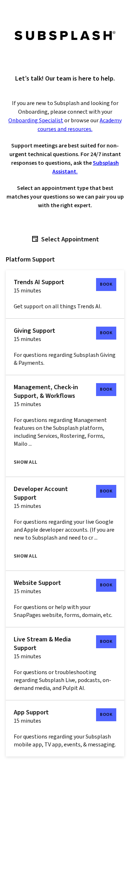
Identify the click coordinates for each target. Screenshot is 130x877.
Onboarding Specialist (35, 120)
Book (106, 284)
